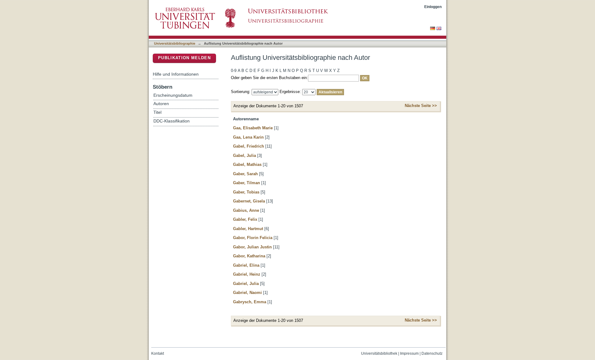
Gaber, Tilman (246, 182)
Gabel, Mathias (247, 164)
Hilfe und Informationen (176, 74)
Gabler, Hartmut (248, 228)
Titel (157, 112)
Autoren (161, 103)
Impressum (409, 353)
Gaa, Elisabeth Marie (253, 128)
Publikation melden (184, 58)
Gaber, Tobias (246, 192)
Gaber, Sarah (245, 173)
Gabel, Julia (244, 155)
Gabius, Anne (246, 210)
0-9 (233, 70)
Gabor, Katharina (249, 256)
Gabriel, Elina (246, 265)
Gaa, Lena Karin (248, 137)
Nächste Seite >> (421, 105)
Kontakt (157, 353)
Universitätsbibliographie (174, 43)
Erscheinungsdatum (172, 95)
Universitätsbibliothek (379, 353)
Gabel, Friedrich (248, 146)
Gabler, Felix (245, 219)
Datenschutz (432, 353)
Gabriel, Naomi (247, 292)
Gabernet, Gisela (249, 201)
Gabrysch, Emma (249, 302)
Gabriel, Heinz (246, 274)
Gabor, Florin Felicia (252, 237)
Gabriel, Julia (246, 283)
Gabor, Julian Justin (252, 247)
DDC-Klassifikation (171, 121)
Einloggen (433, 7)
